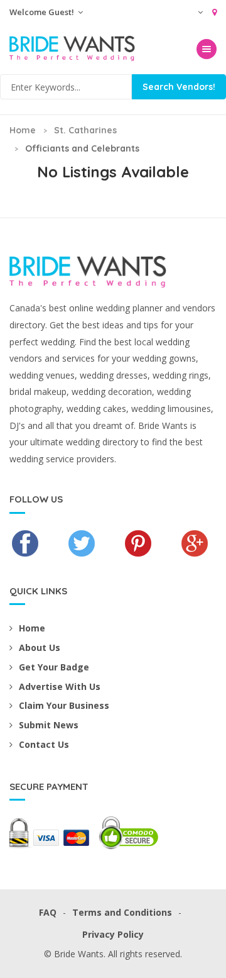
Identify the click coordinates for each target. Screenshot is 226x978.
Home (22, 130)
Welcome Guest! (42, 12)
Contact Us (44, 744)
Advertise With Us (59, 686)
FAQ (47, 912)
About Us (39, 647)
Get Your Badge (54, 667)
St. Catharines (85, 130)
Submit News (48, 725)
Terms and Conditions (122, 912)
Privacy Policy (113, 934)
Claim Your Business (64, 705)
